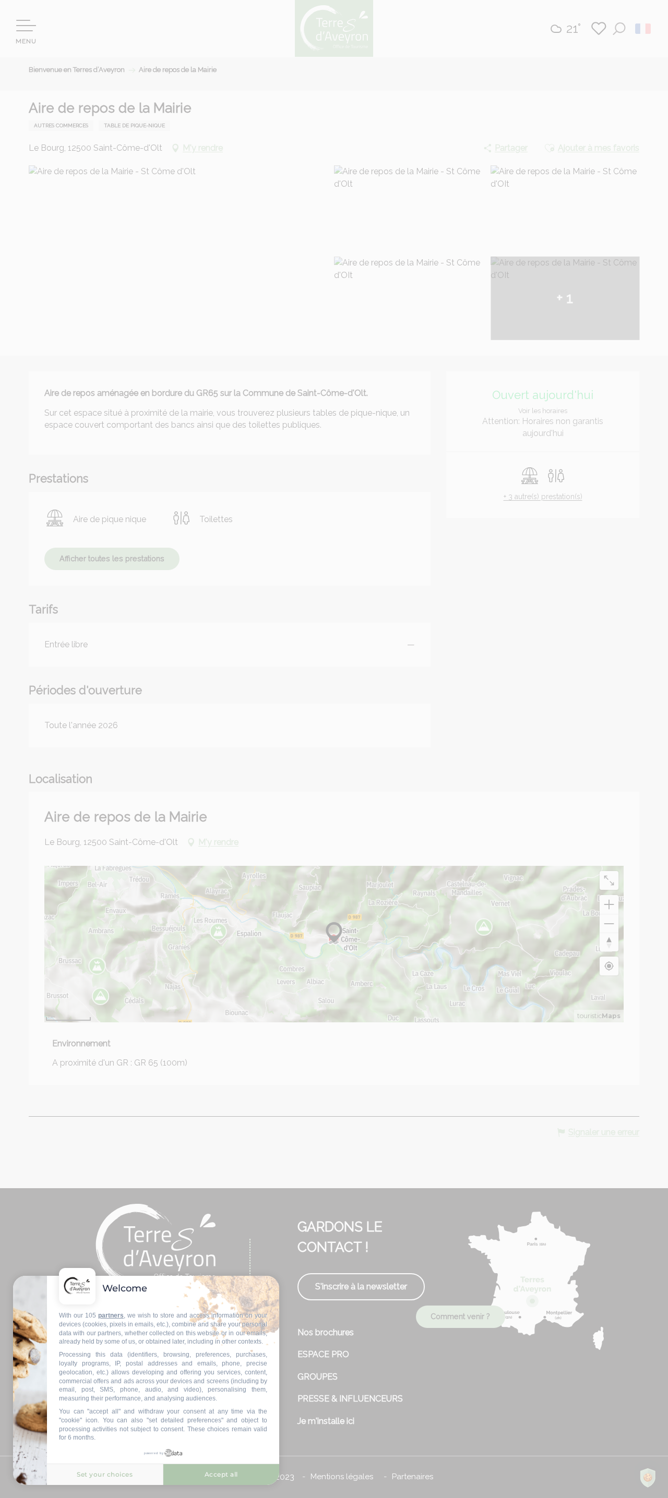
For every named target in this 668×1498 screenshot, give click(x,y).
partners (111, 1315)
